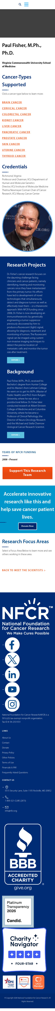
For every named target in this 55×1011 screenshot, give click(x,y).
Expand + (15, 363)
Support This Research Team (27, 475)
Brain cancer (12, 105)
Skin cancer (11, 147)
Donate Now (27, 529)
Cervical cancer (14, 111)
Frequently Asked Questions (15, 775)
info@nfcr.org (11, 814)
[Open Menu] (26, 6)
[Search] (20, 6)
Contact (5, 745)
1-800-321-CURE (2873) (15, 803)
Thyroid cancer (14, 159)
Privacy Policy (8, 755)
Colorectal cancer (16, 117)
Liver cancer (11, 129)
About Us (6, 740)
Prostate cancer (14, 141)
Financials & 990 (9, 770)
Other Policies (8, 760)
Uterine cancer (13, 153)
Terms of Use (8, 765)
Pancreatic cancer (16, 135)
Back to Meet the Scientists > (24, 573)
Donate (5, 750)
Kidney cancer (13, 123)
